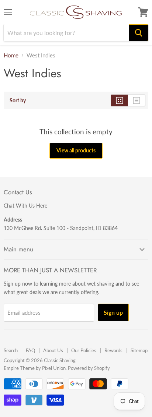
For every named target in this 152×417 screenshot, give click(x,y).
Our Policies (83, 350)
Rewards (113, 350)
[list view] (136, 100)
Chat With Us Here (25, 205)
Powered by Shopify (89, 368)
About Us (53, 350)
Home (11, 55)
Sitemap (139, 350)
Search (11, 350)
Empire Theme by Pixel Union (35, 368)
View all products (76, 150)
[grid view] (119, 100)
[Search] (138, 32)
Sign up (113, 312)
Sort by (18, 100)
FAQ (30, 350)
